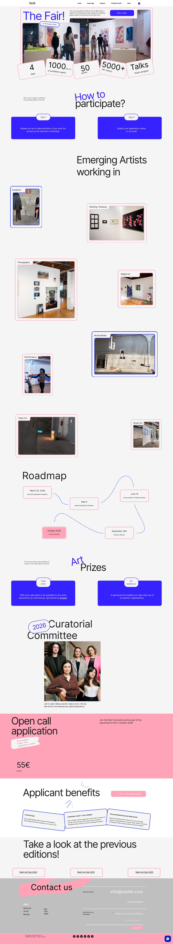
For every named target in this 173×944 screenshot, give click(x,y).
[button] (139, 3)
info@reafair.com (127, 891)
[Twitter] (85, 936)
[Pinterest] (92, 936)
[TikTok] (88, 936)
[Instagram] (74, 936)
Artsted (63, 598)
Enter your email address (129, 913)
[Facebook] (77, 936)
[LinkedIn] (81, 936)
